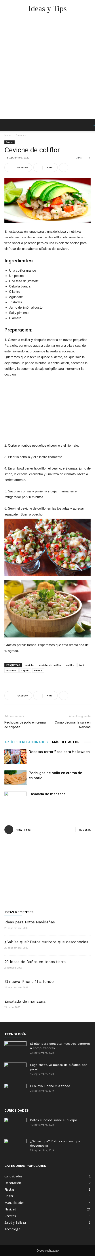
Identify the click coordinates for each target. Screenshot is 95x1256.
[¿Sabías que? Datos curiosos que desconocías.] (15, 1146)
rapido (25, 670)
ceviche (29, 665)
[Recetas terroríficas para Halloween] (15, 756)
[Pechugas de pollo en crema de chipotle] (15, 778)
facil (81, 665)
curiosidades (13, 1176)
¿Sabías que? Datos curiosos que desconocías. (46, 942)
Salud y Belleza (15, 1222)
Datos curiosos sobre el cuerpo (53, 1120)
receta (38, 670)
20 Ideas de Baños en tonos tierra (35, 961)
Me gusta (85, 829)
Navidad (10, 1209)
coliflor (70, 665)
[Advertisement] (47, 69)
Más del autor (66, 742)
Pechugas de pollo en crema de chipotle (25, 724)
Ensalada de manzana (47, 794)
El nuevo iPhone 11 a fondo (29, 981)
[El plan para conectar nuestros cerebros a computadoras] (15, 1049)
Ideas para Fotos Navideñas (29, 922)
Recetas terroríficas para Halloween (59, 752)
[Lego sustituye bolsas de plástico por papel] (15, 1070)
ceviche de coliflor (50, 665)
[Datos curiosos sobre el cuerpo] (15, 1125)
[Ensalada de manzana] (15, 799)
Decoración (12, 1183)
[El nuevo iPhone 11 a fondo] (15, 1091)
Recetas (21, 135)
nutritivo (11, 670)
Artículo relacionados (26, 742)
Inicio (7, 135)
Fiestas (9, 1189)
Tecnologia (12, 1229)
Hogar (8, 1196)
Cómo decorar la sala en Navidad (73, 724)
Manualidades (14, 1203)
